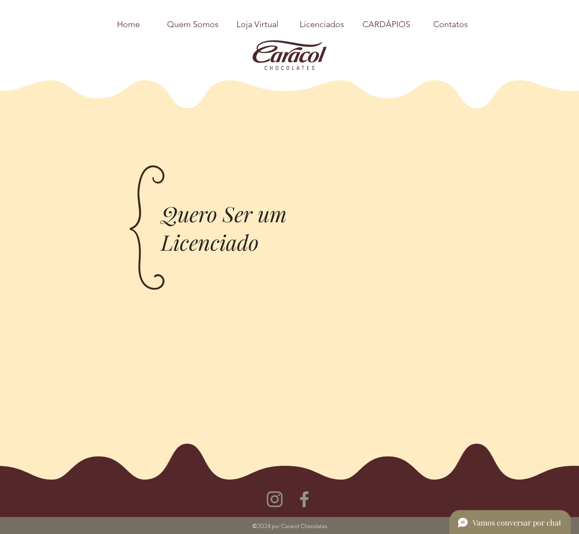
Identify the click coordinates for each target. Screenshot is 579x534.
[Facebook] (304, 499)
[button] (450, 24)
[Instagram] (274, 499)
